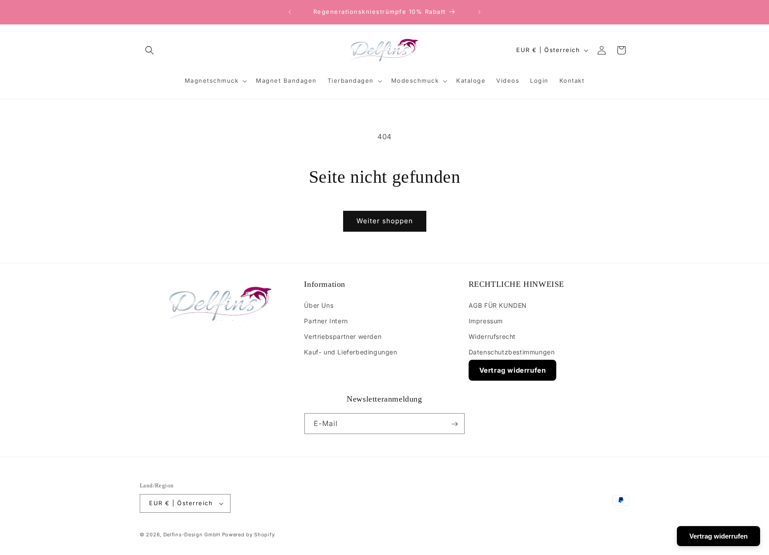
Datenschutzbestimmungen (512, 352)
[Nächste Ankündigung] (479, 12)
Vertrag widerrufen (512, 370)
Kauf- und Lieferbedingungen (350, 352)
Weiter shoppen (384, 221)
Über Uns (318, 305)
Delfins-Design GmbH (191, 534)
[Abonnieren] (454, 424)
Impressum (486, 321)
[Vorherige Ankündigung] (290, 12)
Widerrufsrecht (492, 336)
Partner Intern (326, 321)
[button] (149, 50)
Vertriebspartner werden (342, 336)
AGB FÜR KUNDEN (498, 305)
